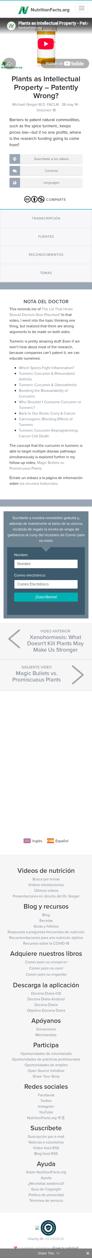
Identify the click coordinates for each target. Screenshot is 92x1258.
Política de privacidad (46, 1194)
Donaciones (46, 1029)
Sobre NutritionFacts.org (46, 1172)
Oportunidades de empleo (46, 1064)
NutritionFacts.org (49, 9)
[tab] (46, 218)
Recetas (46, 920)
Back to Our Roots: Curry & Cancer (47, 413)
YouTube (46, 1112)
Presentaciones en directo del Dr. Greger (46, 896)
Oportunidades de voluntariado (46, 1053)
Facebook (46, 1095)
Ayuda (46, 1177)
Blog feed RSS (46, 1153)
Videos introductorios (46, 884)
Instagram (46, 1106)
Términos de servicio (46, 1200)
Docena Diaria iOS (46, 993)
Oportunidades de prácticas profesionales (46, 1059)
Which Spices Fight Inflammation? (46, 367)
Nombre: (22, 554)
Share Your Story (46, 1076)
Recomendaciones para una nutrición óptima (46, 937)
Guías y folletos (46, 926)
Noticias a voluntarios (46, 1142)
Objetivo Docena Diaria (46, 1010)
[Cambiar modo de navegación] (81, 8)
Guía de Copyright (46, 1189)
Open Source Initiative (46, 1070)
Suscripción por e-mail (46, 1136)
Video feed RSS (46, 1147)
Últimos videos (46, 890)
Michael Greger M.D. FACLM (36, 104)
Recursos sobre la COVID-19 (46, 943)
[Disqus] (46, 757)
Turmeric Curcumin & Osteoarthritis (48, 384)
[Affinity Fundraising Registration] (48, 1227)
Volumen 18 (46, 110)
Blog (46, 914)
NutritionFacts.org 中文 (46, 1117)
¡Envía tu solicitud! (65, 1247)
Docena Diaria (46, 1004)
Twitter (46, 1100)
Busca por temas (46, 879)
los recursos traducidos (38, 483)
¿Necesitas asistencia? (46, 1183)
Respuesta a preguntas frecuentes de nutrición (46, 931)
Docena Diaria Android (46, 999)
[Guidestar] (37, 1227)
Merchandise (46, 1034)
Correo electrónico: (31, 575)
